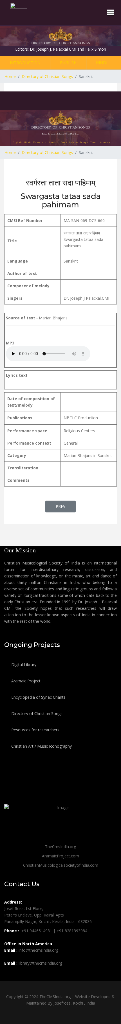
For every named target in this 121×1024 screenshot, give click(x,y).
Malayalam (39, 142)
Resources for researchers (34, 729)
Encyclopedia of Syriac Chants (38, 697)
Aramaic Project (25, 681)
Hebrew (73, 142)
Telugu (84, 142)
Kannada (105, 142)
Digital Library (23, 664)
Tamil (93, 142)
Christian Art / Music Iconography (41, 746)
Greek (64, 142)
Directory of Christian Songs (36, 713)
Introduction (25, 62)
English (68, 62)
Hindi (101, 62)
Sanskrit (53, 142)
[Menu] (110, 12)
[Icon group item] (9, 976)
